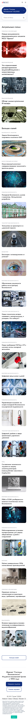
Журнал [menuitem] (21, 699)
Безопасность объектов (9, 132)
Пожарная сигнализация (9, 31)
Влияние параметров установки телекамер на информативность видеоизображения (13, 625)
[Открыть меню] (25, 2)
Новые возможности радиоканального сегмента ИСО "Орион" (13, 36)
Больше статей (14, 658)
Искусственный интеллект (10, 161)
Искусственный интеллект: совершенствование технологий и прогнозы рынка (14, 166)
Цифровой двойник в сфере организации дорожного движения (12, 435)
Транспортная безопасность (10, 223)
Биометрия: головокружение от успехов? (13, 255)
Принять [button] (14, 717)
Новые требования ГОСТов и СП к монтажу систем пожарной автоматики (14, 347)
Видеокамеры (6, 620)
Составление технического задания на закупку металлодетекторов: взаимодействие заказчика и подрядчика (12, 468)
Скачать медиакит (14, 689)
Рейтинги (4, 560)
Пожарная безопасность (9, 192)
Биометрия (5, 252)
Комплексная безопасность (10, 280)
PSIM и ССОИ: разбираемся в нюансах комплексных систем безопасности (12, 501)
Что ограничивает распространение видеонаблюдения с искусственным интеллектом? (11, 70)
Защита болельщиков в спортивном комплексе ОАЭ (12, 136)
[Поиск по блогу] (23, 17)
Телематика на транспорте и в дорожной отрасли (12, 227)
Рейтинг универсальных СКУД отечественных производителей (13, 564)
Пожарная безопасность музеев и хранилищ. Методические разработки (13, 197)
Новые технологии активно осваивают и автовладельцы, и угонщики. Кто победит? (13, 316)
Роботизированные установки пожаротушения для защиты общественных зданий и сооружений (12, 533)
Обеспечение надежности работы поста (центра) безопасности (11, 285)
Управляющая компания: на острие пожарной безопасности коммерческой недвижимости (13, 405)
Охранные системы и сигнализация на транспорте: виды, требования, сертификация (13, 594)
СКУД (3, 461)
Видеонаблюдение (7, 62)
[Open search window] (22, 2)
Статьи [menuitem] (10, 699)
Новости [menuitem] (4, 699)
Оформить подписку (14, 684)
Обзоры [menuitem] (15, 699)
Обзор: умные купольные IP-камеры (13, 102)
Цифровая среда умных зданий (13, 376)
